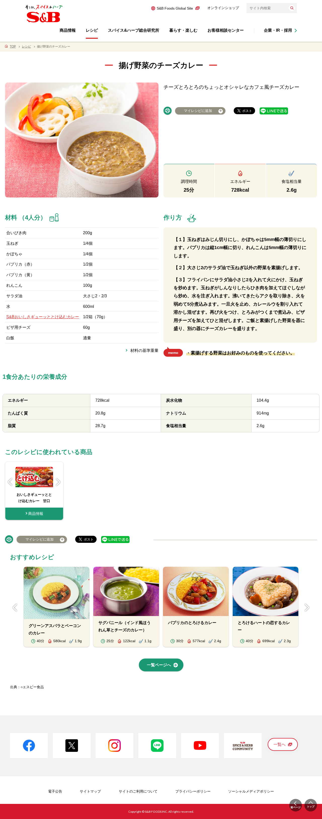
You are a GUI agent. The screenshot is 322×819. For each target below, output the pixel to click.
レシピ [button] (92, 30)
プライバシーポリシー (193, 791)
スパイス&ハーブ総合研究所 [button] (133, 30)
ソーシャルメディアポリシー (251, 791)
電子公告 (55, 791)
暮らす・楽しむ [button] (183, 30)
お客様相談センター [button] (226, 30)
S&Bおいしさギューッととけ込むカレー (42, 317)
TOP (13, 46)
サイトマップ (90, 791)
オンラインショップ (223, 8)
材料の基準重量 (144, 350)
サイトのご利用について (138, 791)
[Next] (58, 482)
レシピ (26, 46)
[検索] (292, 8)
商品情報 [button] (68, 30)
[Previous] (10, 482)
